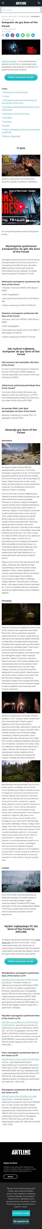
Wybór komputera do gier (21, 77)
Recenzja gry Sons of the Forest (16, 114)
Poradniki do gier (24, 16)
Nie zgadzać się (21, 1221)
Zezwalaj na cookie (21, 1213)
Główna (4, 16)
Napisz (10, 1176)
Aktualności (13, 16)
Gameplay (7, 122)
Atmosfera (7, 118)
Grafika (6, 125)
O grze (6, 96)
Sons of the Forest (9, 61)
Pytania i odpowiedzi (11, 136)
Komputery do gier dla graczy (15, 92)
